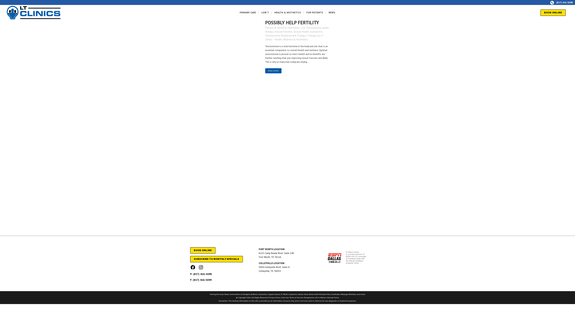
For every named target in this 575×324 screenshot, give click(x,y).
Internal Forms (333, 297)
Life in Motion (320, 297)
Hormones (293, 27)
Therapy (312, 35)
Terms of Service (296, 297)
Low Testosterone (311, 27)
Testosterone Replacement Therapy (285, 35)
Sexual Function (283, 31)
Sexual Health (301, 31)
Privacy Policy (274, 297)
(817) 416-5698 (202, 274)
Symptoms (316, 31)
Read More (273, 71)
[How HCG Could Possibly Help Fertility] (226, 32)
